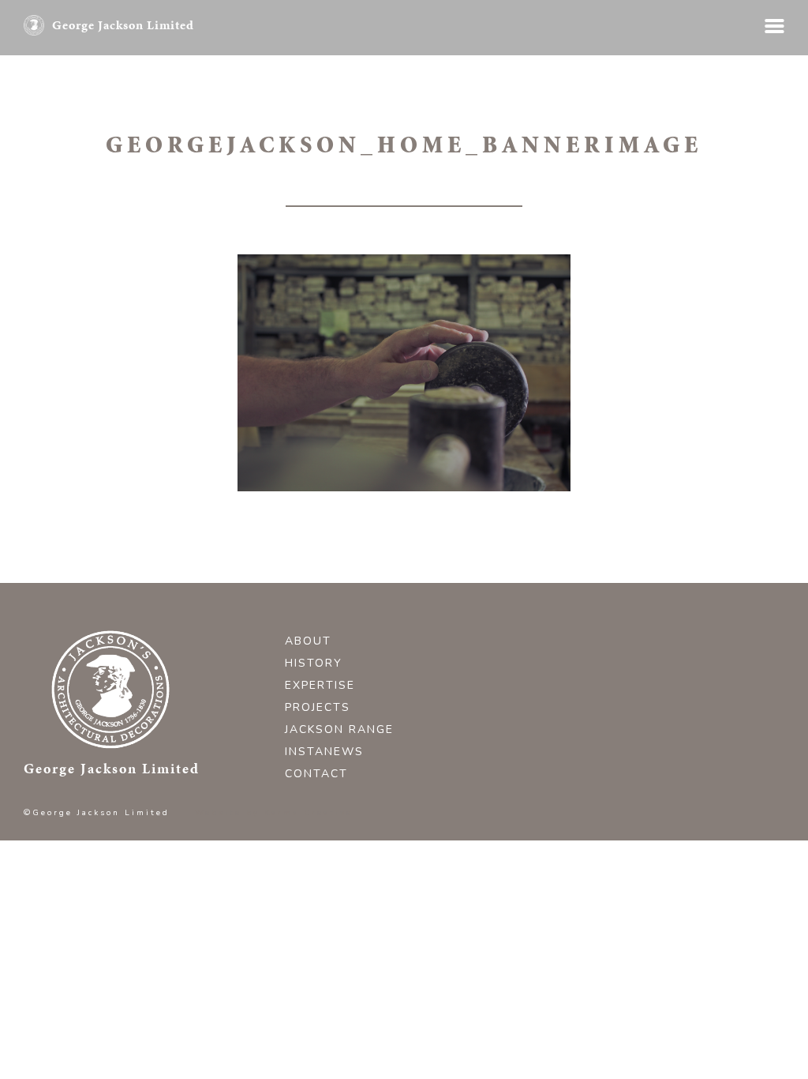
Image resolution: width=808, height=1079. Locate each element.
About (308, 641)
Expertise (320, 685)
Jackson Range (339, 729)
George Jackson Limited (123, 25)
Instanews (324, 751)
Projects (317, 707)
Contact (316, 773)
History (313, 663)
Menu (774, 26)
